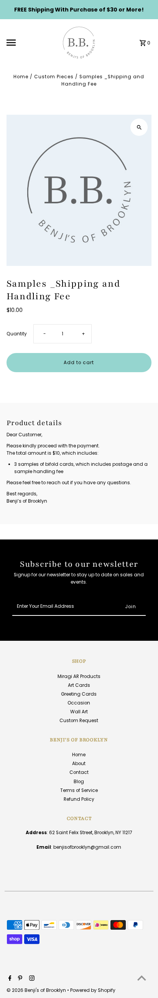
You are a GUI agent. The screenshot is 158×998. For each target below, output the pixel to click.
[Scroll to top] (141, 977)
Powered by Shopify (92, 990)
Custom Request (78, 721)
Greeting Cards (79, 694)
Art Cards (79, 685)
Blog (79, 782)
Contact (79, 772)
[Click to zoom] (139, 127)
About (79, 763)
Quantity (17, 334)
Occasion (78, 703)
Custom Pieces (54, 77)
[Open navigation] (31, 42)
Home (20, 77)
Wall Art (79, 712)
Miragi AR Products (79, 676)
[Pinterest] (19, 978)
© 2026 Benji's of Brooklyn (37, 990)
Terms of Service (79, 790)
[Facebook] (9, 978)
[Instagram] (31, 978)
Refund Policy (79, 799)
